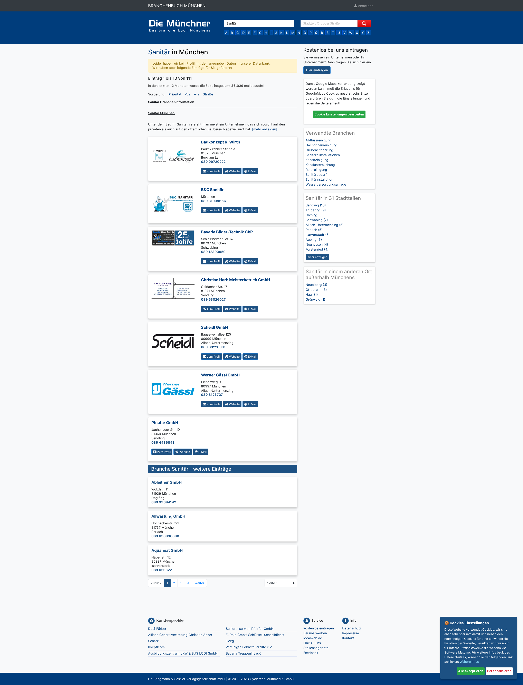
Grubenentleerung (319, 150)
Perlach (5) (314, 230)
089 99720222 (213, 162)
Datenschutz (352, 628)
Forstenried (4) (317, 249)
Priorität (175, 94)
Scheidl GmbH (214, 327)
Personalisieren (499, 671)
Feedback (310, 653)
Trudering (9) (316, 210)
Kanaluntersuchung (320, 165)
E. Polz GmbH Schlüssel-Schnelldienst (255, 635)
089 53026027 (213, 299)
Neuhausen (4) (317, 244)
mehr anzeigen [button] (317, 257)
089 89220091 (213, 347)
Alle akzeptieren (470, 671)
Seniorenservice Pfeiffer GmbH (250, 629)
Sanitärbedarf (316, 174)
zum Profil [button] (213, 171)
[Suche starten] (364, 23)
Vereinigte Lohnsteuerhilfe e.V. (249, 647)
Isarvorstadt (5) (318, 235)
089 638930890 (165, 536)
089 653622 (161, 570)
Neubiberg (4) (316, 285)
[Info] (345, 621)
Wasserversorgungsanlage (326, 184)
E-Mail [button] (251, 171)
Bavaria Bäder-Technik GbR (227, 231)
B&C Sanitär (212, 189)
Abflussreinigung (318, 140)
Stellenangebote (316, 648)
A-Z (197, 94)
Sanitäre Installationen (323, 155)
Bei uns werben (315, 633)
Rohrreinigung (316, 170)
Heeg (230, 641)
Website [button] (234, 171)
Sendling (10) (316, 205)
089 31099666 (213, 201)
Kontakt (348, 638)
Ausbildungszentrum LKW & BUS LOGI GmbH (183, 653)
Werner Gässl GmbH (220, 375)
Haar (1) (312, 294)
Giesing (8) (314, 215)
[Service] (306, 621)
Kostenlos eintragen (318, 628)
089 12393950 (213, 252)
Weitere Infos (469, 662)
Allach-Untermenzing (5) (325, 225)
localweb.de (312, 638)
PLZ (188, 94)
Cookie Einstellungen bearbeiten (339, 114)
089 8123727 (212, 395)
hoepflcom (156, 647)
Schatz (153, 641)
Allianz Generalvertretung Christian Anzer (180, 635)
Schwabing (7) (317, 220)
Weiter (199, 583)
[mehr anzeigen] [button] (264, 129)
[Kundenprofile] (151, 621)
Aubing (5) (314, 239)
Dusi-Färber (157, 629)
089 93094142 (163, 502)
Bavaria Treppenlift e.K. (244, 653)
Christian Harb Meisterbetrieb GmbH (235, 279)
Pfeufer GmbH (164, 422)
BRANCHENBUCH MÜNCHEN (177, 5)
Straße (208, 94)
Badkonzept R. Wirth (220, 142)
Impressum (350, 633)
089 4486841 (162, 442)
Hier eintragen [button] (317, 70)
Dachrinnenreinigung (321, 145)
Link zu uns (312, 643)
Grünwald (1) (315, 299)
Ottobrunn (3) (316, 290)
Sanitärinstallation (319, 179)
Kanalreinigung (317, 160)
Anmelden (365, 6)
